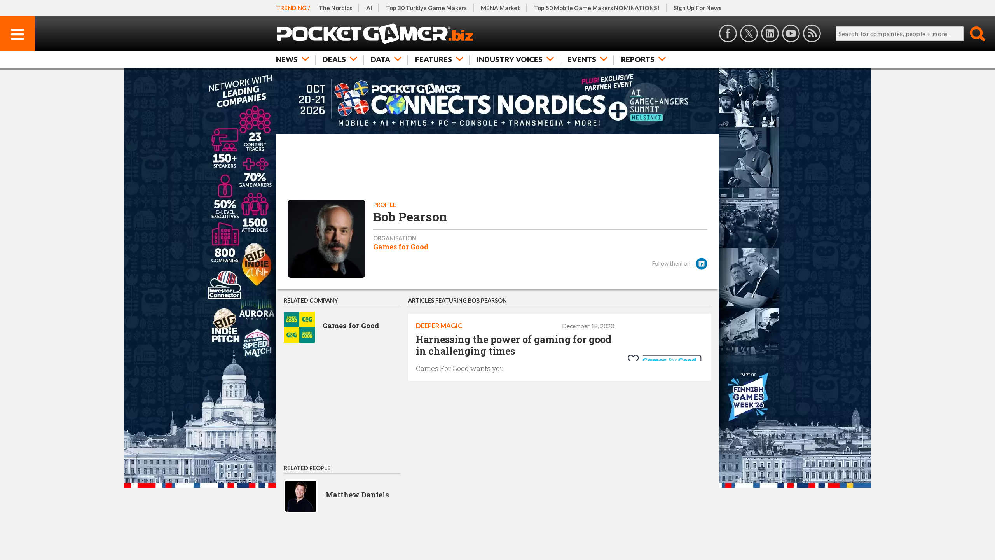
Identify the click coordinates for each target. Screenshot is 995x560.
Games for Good (401, 246)
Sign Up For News (697, 7)
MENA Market (500, 7)
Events (581, 59)
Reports (638, 59)
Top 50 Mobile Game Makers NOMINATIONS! (597, 7)
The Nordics (335, 7)
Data (380, 59)
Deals (334, 59)
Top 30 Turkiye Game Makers (426, 7)
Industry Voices (510, 59)
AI (369, 7)
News (287, 59)
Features (433, 59)
